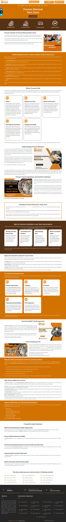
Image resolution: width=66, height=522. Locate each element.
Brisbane (30, 5)
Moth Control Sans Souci (59, 509)
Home (19, 5)
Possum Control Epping (28, 477)
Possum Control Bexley (46, 482)
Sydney (26, 5)
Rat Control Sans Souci (24, 513)
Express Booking (59, 1)
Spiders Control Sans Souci (60, 513)
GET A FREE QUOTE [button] (33, 16)
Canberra (34, 5)
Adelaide (38, 5)
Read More (8, 138)
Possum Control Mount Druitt (29, 475)
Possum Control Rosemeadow (48, 480)
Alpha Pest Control (28, 206)
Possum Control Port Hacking (11, 482)
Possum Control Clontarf (29, 480)
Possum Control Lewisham (11, 480)
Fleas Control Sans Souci (59, 505)
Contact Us (46, 5)
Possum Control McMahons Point (48, 475)
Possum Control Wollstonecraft (48, 477)
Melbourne (23, 5)
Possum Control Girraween (11, 477)
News (42, 5)
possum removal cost (43, 347)
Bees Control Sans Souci (24, 505)
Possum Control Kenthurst (11, 475)
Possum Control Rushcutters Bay (30, 482)
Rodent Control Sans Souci (36, 513)
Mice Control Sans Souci (36, 509)
